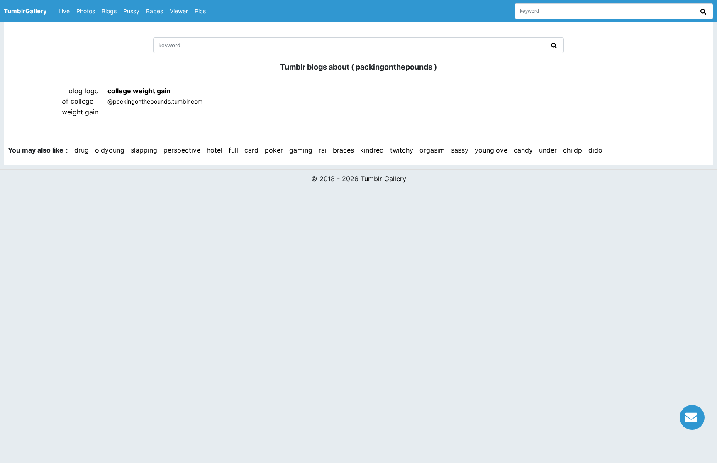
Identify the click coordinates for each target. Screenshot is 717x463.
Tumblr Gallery (383, 179)
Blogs (109, 11)
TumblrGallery (25, 11)
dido (595, 150)
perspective (181, 150)
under (548, 150)
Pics (200, 11)
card (251, 150)
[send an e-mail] (692, 416)
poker (274, 150)
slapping (144, 150)
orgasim (432, 150)
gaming (300, 150)
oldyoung (109, 150)
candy (523, 150)
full (233, 150)
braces (343, 150)
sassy (459, 150)
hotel (214, 150)
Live (64, 11)
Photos (85, 11)
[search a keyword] (704, 11)
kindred (372, 150)
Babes (154, 11)
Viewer (179, 11)
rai (323, 150)
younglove (491, 150)
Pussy (131, 11)
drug (81, 150)
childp (572, 150)
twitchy (401, 150)
